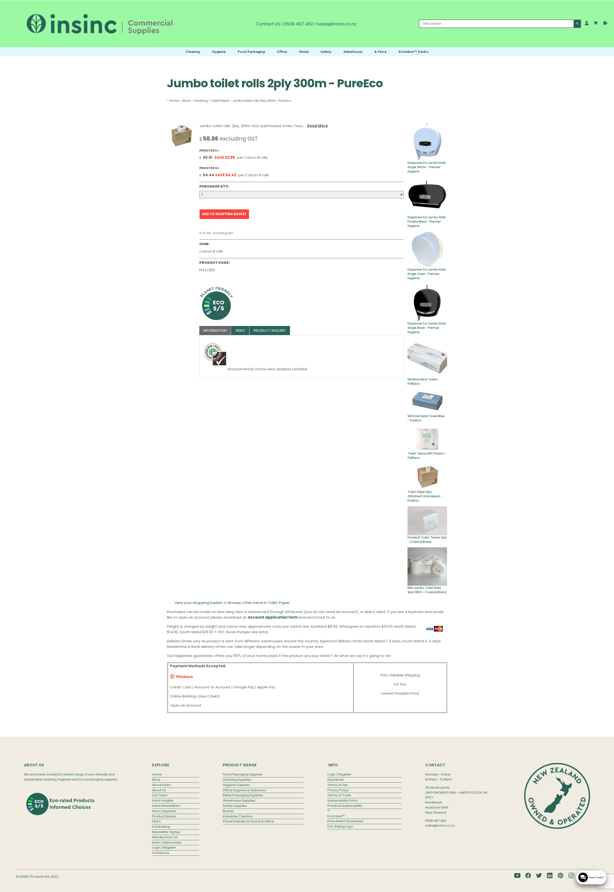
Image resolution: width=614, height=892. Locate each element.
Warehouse (352, 51)
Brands (228, 811)
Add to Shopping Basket (224, 214)
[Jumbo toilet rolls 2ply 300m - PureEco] (181, 145)
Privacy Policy (337, 790)
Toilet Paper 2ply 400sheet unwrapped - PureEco (424, 496)
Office (282, 51)
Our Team (160, 795)
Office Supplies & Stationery (244, 790)
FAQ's (156, 821)
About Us (159, 790)
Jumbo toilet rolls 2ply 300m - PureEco (261, 101)
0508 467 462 (298, 24)
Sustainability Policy (342, 800)
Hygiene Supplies (236, 785)
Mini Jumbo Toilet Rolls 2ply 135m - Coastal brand (426, 590)
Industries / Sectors (238, 816)
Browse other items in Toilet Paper (258, 602)
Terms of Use (337, 785)
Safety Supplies (235, 805)
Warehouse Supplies (239, 800)
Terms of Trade (339, 795)
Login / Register (164, 847)
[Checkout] (605, 23)
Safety (326, 51)
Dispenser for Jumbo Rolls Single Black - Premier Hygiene (426, 327)
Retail (304, 51)
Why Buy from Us (165, 837)
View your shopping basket (199, 602)
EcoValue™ (336, 816)
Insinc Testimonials (166, 842)
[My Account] (586, 23)
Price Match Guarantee (345, 821)
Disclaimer (335, 779)
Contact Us (268, 24)
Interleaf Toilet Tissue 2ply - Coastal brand (427, 539)
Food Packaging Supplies (242, 774)
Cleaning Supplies (237, 779)
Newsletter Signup (166, 832)
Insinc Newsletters (166, 805)
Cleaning (193, 51)
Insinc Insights (162, 800)
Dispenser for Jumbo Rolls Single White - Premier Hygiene (426, 167)
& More (380, 51)
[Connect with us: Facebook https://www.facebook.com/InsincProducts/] (528, 875)
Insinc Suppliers (164, 811)
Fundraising (161, 826)
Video (240, 330)
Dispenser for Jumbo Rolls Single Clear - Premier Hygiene (426, 273)
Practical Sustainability (344, 805)
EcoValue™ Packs (413, 51)
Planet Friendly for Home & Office (248, 821)
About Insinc (161, 785)
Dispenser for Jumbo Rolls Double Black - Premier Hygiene (426, 221)
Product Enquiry (270, 330)
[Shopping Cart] (596, 23)
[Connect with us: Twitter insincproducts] (539, 875)
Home (174, 101)
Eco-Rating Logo (340, 826)
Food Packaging (251, 51)
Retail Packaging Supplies (243, 795)
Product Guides (164, 816)
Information (215, 330)
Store (186, 101)
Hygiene (219, 51)
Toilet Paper (220, 101)
